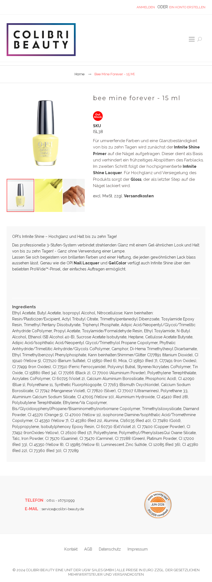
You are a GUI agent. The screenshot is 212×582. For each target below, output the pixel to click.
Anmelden (146, 7)
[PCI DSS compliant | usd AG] (158, 505)
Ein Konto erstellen (187, 7)
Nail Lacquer (86, 263)
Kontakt (71, 549)
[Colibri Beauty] (41, 39)
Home (79, 74)
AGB (88, 549)
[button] (49, 195)
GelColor (117, 263)
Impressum (138, 549)
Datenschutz (110, 549)
